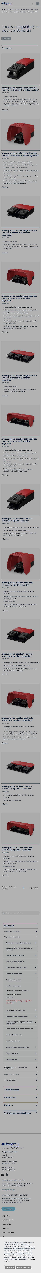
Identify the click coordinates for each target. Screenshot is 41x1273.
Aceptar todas (10, 1267)
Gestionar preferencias (23, 1267)
